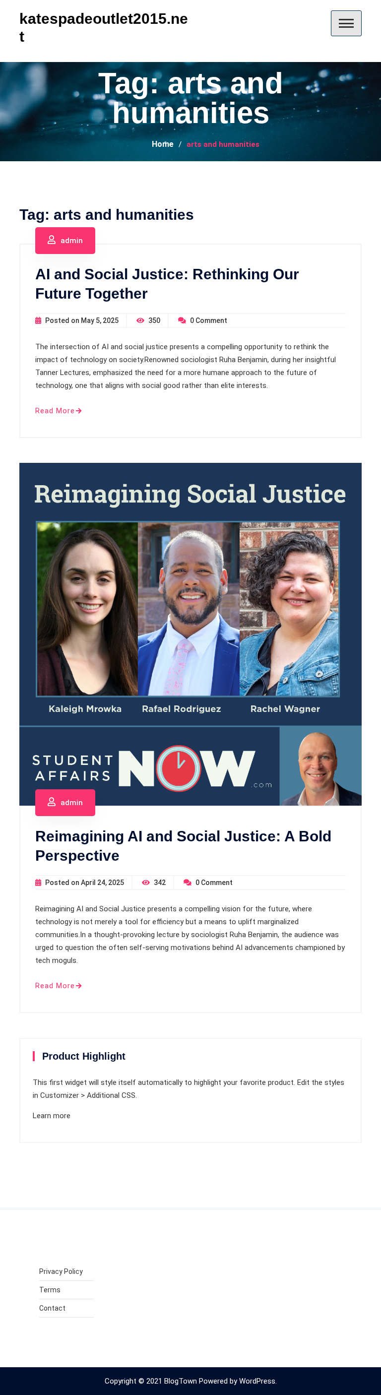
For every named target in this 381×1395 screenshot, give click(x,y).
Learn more (51, 1115)
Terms (50, 1290)
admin (72, 240)
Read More (55, 410)
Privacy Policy (61, 1271)
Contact (52, 1308)
